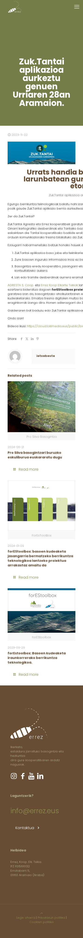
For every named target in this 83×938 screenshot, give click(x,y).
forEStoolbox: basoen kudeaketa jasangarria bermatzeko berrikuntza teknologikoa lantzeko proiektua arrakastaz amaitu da (40, 558)
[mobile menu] (77, 7)
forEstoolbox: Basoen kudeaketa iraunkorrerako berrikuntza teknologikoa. (37, 658)
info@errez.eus (34, 811)
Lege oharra (25, 917)
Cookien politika (41, 922)
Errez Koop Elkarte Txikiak (59, 285)
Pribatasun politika (51, 917)
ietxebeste (45, 356)
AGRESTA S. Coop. (21, 285)
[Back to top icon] (41, 913)
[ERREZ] (15, 7)
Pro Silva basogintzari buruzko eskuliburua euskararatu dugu (35, 455)
